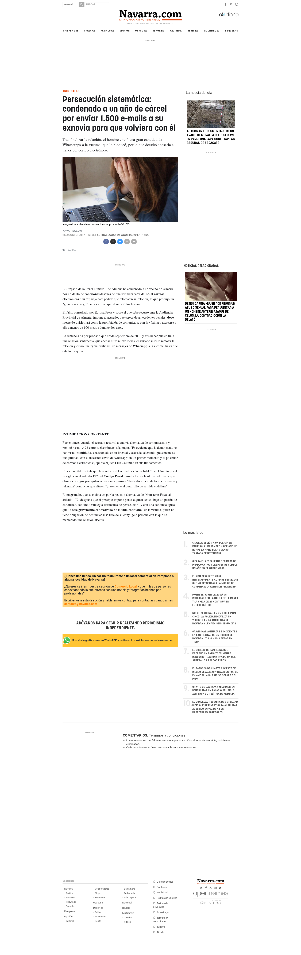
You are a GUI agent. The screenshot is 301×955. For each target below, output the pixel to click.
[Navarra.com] (150, 14)
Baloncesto (100, 916)
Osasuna (141, 30)
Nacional (176, 30)
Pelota (98, 921)
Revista (192, 30)
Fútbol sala (129, 893)
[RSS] (220, 888)
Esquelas (231, 30)
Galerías (128, 917)
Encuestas (100, 897)
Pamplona (107, 30)
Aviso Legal (163, 912)
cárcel (72, 250)
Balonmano (129, 888)
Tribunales (71, 902)
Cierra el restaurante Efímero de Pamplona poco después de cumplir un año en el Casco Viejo (215, 565)
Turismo (161, 926)
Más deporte (130, 897)
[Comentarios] (134, 241)
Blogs (98, 893)
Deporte (158, 30)
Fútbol (98, 912)
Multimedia (211, 30)
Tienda (160, 932)
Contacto (162, 887)
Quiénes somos (165, 881)
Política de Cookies (167, 898)
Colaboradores (102, 888)
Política (69, 893)
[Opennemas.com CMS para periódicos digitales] (210, 896)
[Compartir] (106, 241)
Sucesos (70, 897)
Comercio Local (126, 586)
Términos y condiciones (167, 735)
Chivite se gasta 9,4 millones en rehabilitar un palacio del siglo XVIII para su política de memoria (213, 690)
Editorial (70, 921)
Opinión (124, 30)
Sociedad (70, 906)
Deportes (98, 907)
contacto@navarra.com (80, 604)
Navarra (89, 30)
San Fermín (70, 30)
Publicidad (162, 892)
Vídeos (127, 922)
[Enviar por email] (127, 241)
